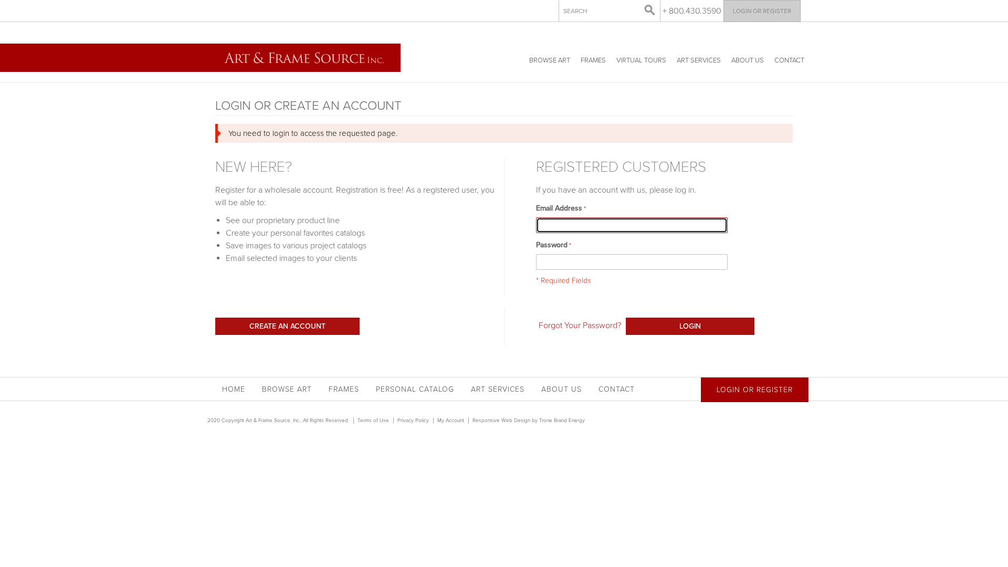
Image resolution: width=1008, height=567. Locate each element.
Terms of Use (373, 420)
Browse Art (549, 60)
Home (233, 389)
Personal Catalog (415, 389)
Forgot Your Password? (580, 325)
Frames (593, 60)
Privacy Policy (413, 420)
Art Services (699, 60)
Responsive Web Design (501, 420)
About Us (747, 60)
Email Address (559, 208)
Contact (789, 60)
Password (552, 244)
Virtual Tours (641, 60)
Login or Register (762, 11)
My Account (450, 420)
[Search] (649, 10)
